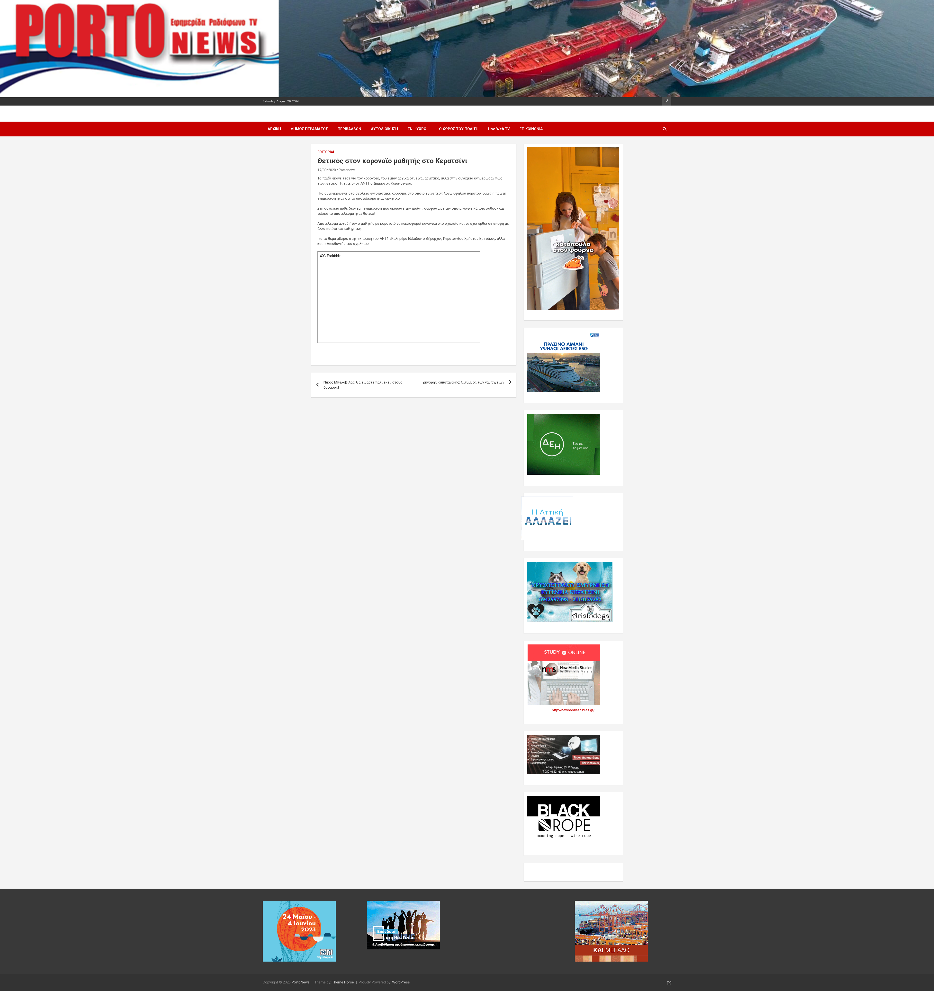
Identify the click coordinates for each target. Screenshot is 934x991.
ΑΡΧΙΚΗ (274, 129)
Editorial (326, 152)
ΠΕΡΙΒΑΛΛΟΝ (349, 129)
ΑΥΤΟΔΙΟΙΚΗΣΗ (384, 129)
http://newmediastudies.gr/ (573, 710)
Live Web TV (499, 129)
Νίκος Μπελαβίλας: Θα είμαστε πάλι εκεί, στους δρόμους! (362, 385)
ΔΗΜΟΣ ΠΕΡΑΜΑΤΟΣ (309, 129)
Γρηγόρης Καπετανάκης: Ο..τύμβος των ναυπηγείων (463, 382)
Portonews (347, 170)
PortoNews (301, 982)
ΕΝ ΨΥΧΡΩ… (418, 129)
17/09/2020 (326, 170)
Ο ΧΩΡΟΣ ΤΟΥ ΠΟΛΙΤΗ (458, 129)
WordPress (401, 982)
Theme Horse (343, 982)
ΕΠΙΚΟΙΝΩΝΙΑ (531, 129)
